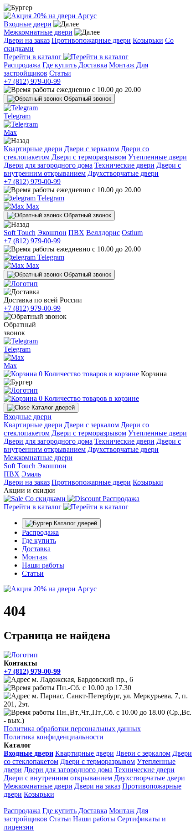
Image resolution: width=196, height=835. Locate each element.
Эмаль (31, 474)
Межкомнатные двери (38, 32)
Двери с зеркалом (91, 149)
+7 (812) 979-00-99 (32, 81)
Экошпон (52, 232)
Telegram (50, 198)
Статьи (60, 73)
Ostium (132, 232)
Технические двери (124, 165)
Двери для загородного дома (48, 165)
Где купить (59, 65)
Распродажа (22, 65)
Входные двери (28, 24)
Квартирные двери (33, 149)
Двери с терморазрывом (89, 157)
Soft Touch (20, 232)
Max (31, 206)
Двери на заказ (27, 40)
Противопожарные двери (91, 40)
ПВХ (76, 232)
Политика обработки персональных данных (72, 729)
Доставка (92, 65)
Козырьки (148, 40)
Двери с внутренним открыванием (58, 778)
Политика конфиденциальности (53, 737)
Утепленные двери (157, 157)
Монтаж (121, 65)
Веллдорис (103, 232)
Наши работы (43, 565)
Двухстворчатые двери (123, 173)
